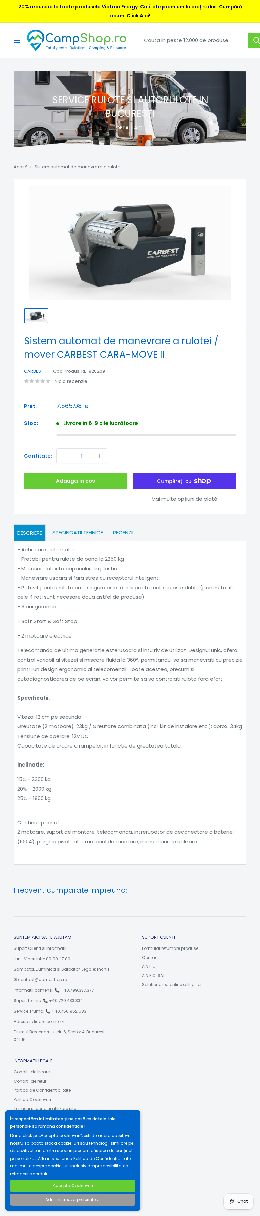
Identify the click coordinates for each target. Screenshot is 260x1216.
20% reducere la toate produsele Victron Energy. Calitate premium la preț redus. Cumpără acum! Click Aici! (130, 11)
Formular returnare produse (170, 948)
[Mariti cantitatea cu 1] (99, 456)
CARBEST (33, 371)
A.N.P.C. (149, 966)
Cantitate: (38, 455)
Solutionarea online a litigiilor (172, 985)
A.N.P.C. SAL (153, 975)
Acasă (21, 167)
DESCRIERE (29, 532)
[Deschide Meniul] (17, 40)
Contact (150, 957)
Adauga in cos (75, 480)
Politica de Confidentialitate (42, 1090)
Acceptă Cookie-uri (73, 1186)
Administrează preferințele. (72, 1199)
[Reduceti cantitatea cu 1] (64, 456)
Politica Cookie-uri (32, 1099)
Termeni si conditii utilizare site (45, 1108)
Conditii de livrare (32, 1072)
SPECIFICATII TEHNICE (77, 532)
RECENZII (123, 532)
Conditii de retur (30, 1081)
